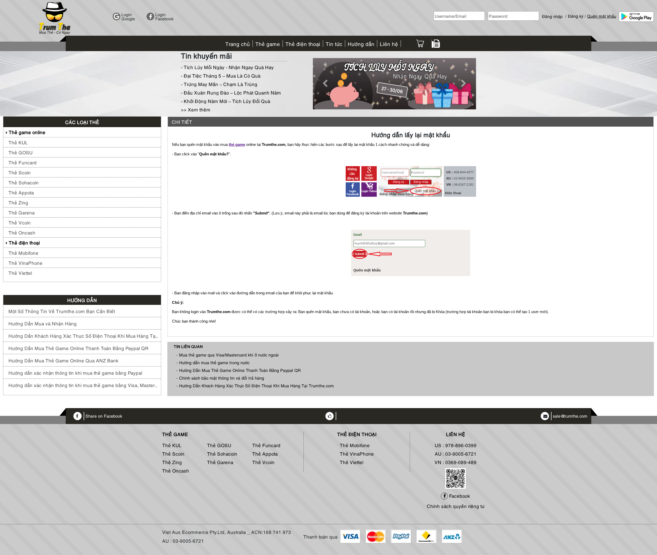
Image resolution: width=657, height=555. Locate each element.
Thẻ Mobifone (23, 252)
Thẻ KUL (18, 142)
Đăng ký (575, 16)
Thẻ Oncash (21, 232)
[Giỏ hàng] (420, 43)
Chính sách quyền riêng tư (456, 506)
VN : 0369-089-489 (455, 462)
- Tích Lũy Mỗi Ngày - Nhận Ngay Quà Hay (227, 67)
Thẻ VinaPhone (25, 262)
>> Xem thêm (195, 109)
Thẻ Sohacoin (23, 182)
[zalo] (455, 477)
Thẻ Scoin (19, 172)
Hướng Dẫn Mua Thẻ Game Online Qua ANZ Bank (63, 360)
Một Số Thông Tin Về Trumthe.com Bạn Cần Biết (61, 311)
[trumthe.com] (54, 17)
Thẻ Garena (21, 212)
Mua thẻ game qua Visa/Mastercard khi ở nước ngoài (229, 355)
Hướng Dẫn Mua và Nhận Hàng (42, 323)
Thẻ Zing (18, 202)
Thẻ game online (27, 132)
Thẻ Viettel (20, 272)
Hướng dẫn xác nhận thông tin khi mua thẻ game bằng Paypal (75, 372)
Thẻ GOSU (20, 152)
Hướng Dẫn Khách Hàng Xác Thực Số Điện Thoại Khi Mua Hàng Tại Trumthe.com (83, 335)
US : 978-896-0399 (456, 445)
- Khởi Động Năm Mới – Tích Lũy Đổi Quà (225, 101)
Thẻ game (175, 434)
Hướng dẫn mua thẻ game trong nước (214, 362)
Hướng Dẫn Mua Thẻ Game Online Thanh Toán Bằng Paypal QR (78, 348)
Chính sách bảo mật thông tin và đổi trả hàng (221, 378)
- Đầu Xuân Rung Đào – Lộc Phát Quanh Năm (231, 92)
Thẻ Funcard (22, 162)
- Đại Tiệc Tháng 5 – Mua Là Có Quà (220, 75)
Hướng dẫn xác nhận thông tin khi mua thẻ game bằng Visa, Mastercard (83, 385)
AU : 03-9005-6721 (456, 453)
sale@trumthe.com (570, 416)
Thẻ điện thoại (24, 242)
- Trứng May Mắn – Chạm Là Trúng (219, 84)
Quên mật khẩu (601, 16)
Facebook (459, 495)
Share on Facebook (103, 416)
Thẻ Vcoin (19, 222)
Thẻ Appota (21, 192)
